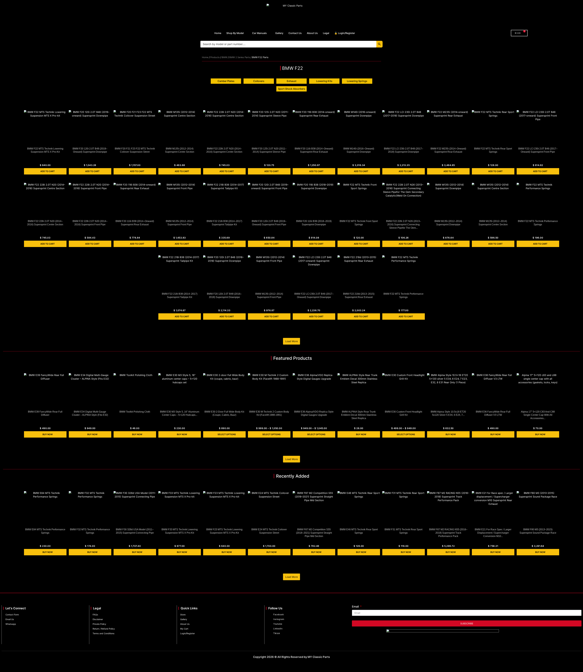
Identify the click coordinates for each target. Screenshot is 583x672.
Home (217, 33)
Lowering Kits (324, 81)
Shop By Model (235, 33)
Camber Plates (226, 81)
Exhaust (291, 81)
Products (215, 57)
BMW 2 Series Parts (239, 57)
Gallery (279, 33)
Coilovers (258, 81)
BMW (224, 57)
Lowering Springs (357, 81)
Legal (326, 33)
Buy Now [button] (48, 434)
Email (356, 606)
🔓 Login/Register (344, 33)
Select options (227, 434)
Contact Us (295, 33)
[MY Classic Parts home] (291, 14)
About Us (312, 33)
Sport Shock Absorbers (291, 88)
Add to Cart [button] (47, 171)
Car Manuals (259, 33)
